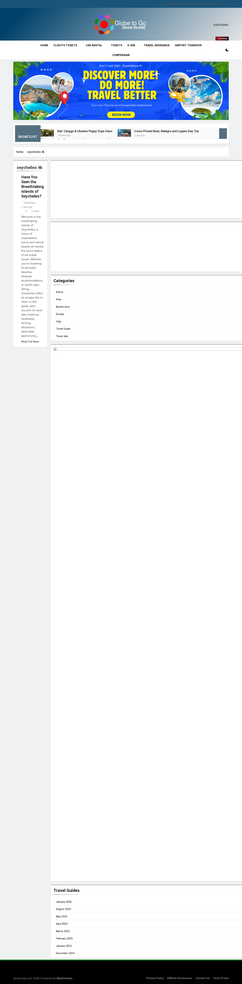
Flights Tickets (65, 45)
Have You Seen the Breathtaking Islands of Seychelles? (32, 186)
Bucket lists (63, 306)
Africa (59, 292)
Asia (58, 299)
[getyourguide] (121, 91)
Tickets (116, 45)
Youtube (201, 3)
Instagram (188, 3)
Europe (60, 314)
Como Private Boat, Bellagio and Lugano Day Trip (166, 131)
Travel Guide (63, 328)
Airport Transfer (188, 45)
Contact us (203, 978)
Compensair (121, 55)
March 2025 (63, 931)
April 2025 (61, 923)
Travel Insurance (157, 45)
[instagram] (20, 25)
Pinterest (223, 3)
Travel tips (62, 336)
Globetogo (29, 202)
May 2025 (61, 916)
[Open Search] (221, 50)
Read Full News (30, 341)
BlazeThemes (64, 978)
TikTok (211, 3)
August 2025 (63, 909)
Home (44, 45)
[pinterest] (30, 25)
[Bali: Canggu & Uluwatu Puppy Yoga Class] (47, 133)
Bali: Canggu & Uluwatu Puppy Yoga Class (84, 131)
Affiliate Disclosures (179, 978)
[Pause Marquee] (223, 133)
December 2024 (65, 953)
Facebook (171, 3)
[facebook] (15, 25)
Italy (58, 321)
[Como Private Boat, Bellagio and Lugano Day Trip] (124, 133)
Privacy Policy (155, 978)
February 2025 (64, 938)
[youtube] (26, 25)
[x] (23, 25)
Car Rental (94, 45)
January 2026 (64, 901)
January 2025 (64, 946)
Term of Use (221, 978)
